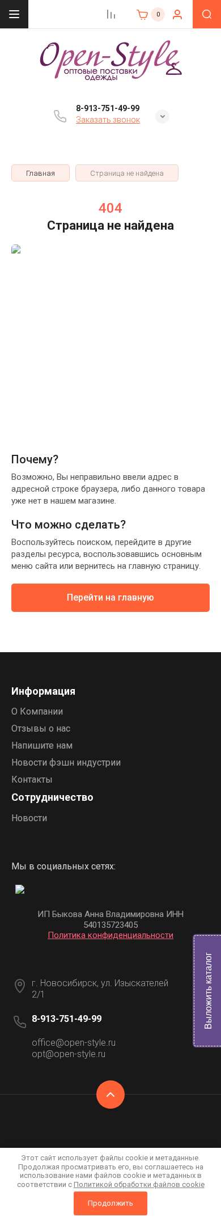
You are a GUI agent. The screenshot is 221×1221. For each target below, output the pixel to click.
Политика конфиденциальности (110, 935)
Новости (29, 818)
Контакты (32, 779)
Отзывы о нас (40, 728)
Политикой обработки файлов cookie (139, 1184)
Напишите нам (42, 745)
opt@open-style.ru (68, 1054)
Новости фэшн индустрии (66, 762)
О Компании (37, 711)
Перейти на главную (110, 597)
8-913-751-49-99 (107, 108)
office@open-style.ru (74, 1042)
